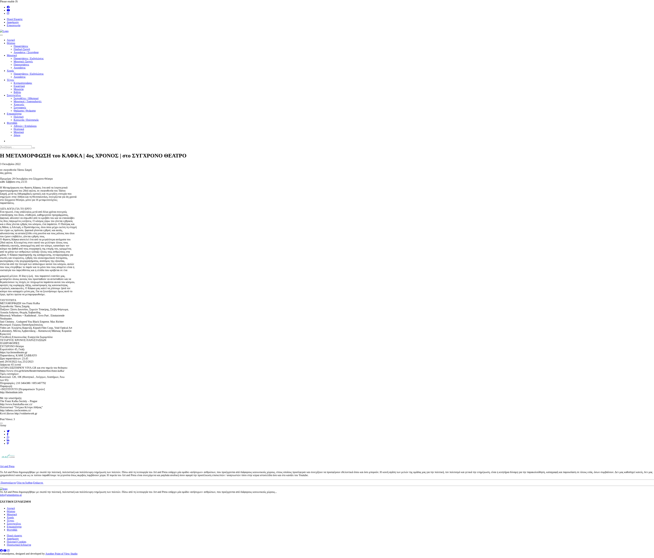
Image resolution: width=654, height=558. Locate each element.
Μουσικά (19, 132)
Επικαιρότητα (14, 113)
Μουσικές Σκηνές (23, 61)
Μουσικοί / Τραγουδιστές (28, 101)
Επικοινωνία (13, 25)
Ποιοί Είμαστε (15, 19)
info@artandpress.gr (11, 495)
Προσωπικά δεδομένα (19, 544)
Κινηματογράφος (23, 83)
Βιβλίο (17, 92)
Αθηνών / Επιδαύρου (25, 126)
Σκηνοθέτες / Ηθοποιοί (26, 98)
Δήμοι (17, 135)
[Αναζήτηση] (33, 147)
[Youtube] (8, 10)
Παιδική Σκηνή (22, 49)
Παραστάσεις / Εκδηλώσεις (29, 58)
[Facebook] (8, 7)
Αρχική (11, 40)
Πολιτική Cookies (16, 541)
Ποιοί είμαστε (14, 535)
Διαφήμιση (13, 22)
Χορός (10, 70)
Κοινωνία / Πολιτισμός (26, 119)
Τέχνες (10, 79)
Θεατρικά (19, 129)
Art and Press (7, 466)
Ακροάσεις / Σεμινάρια (26, 52)
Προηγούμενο (8, 482)
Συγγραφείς (20, 107)
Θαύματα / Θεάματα (25, 110)
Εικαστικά (19, 86)
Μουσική (12, 55)
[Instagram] (8, 13)
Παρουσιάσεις (21, 64)
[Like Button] (1, 423)
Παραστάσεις (21, 46)
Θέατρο (11, 43)
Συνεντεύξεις (14, 95)
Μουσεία (19, 89)
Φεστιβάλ (12, 122)
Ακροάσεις (20, 67)
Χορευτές (19, 104)
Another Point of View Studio (61, 553)
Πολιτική (19, 116)
